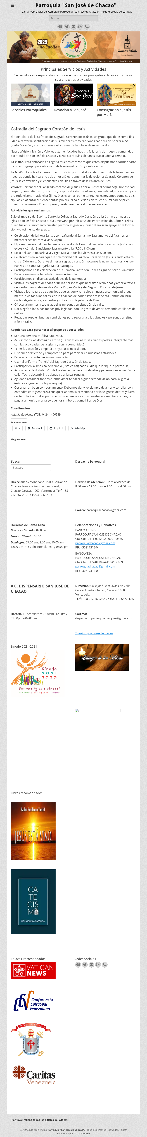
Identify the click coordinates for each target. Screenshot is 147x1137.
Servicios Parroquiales (29, 110)
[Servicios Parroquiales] (30, 95)
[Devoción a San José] (73, 95)
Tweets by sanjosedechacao (94, 633)
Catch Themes (82, 1133)
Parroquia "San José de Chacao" (76, 5)
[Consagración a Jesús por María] (116, 95)
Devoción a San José (70, 110)
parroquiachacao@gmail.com (95, 543)
